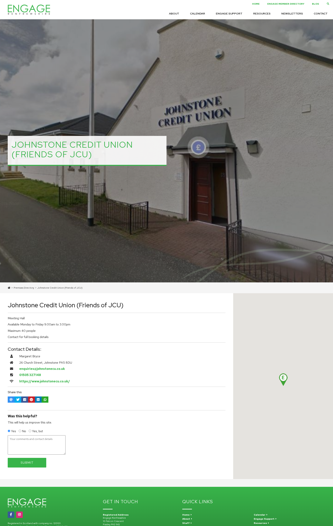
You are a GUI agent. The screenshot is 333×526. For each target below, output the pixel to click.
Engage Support (229, 13)
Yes (13, 431)
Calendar (197, 13)
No (24, 431)
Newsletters (292, 13)
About (174, 13)
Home (256, 3)
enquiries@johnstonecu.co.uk (42, 369)
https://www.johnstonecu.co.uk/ (44, 381)
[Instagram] (19, 515)
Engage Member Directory (285, 3)
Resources (262, 13)
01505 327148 (30, 375)
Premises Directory (24, 287)
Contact (321, 13)
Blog (315, 3)
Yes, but (37, 431)
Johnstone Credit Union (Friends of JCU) (59, 287)
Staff (186, 523)
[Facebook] (11, 515)
